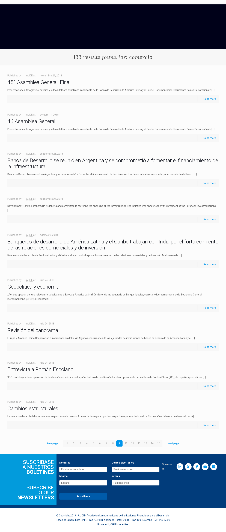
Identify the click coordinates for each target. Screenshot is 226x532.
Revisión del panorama (32, 330)
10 (126, 443)
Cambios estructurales (32, 408)
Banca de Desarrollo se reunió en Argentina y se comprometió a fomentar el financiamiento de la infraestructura (112, 163)
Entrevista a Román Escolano (40, 369)
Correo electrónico (123, 462)
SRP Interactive (119, 524)
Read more (210, 98)
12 (139, 443)
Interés (116, 476)
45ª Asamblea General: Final (38, 82)
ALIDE (29, 75)
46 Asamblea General (31, 121)
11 (132, 443)
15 (158, 443)
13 (145, 443)
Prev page (52, 443)
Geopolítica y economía (33, 287)
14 (152, 443)
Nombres (64, 462)
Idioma (63, 476)
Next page (173, 443)
